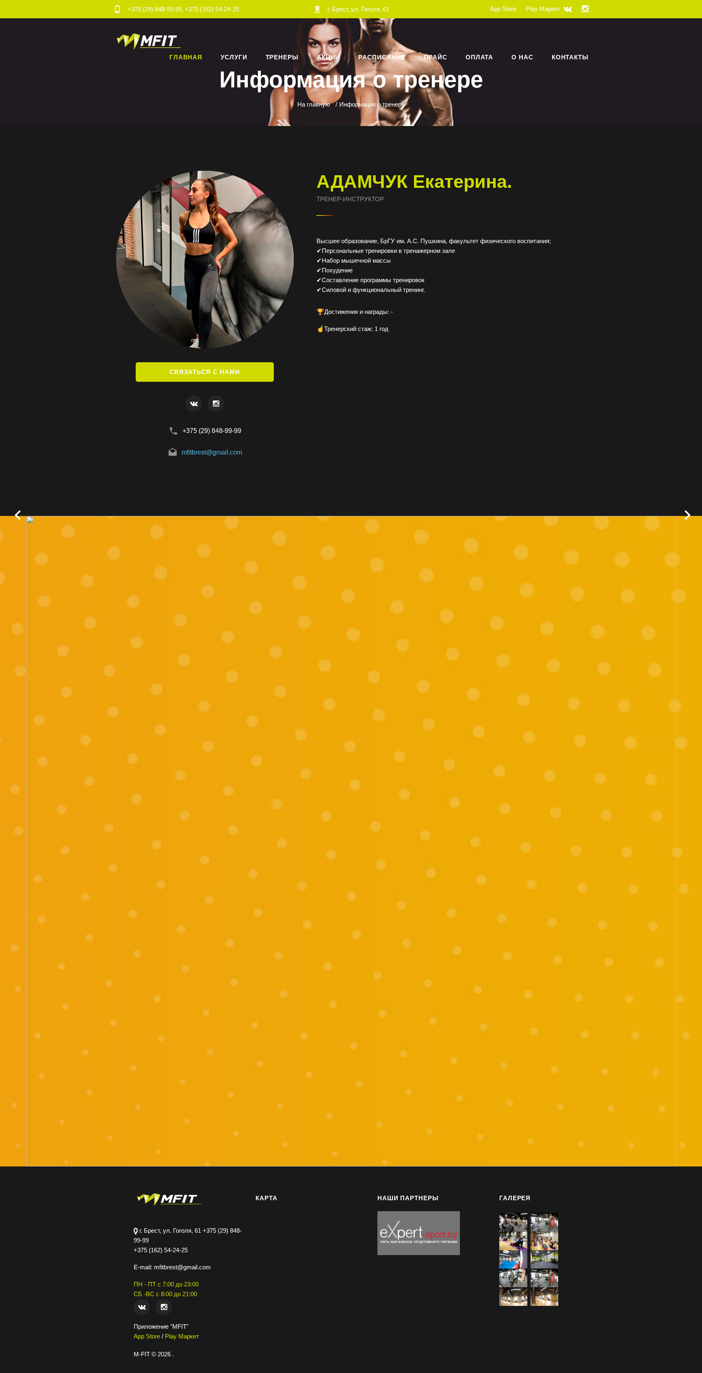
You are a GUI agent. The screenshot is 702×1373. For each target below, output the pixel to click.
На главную (313, 104)
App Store (503, 8)
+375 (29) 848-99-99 (211, 430)
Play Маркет (543, 8)
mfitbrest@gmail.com (212, 452)
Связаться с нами (204, 371)
